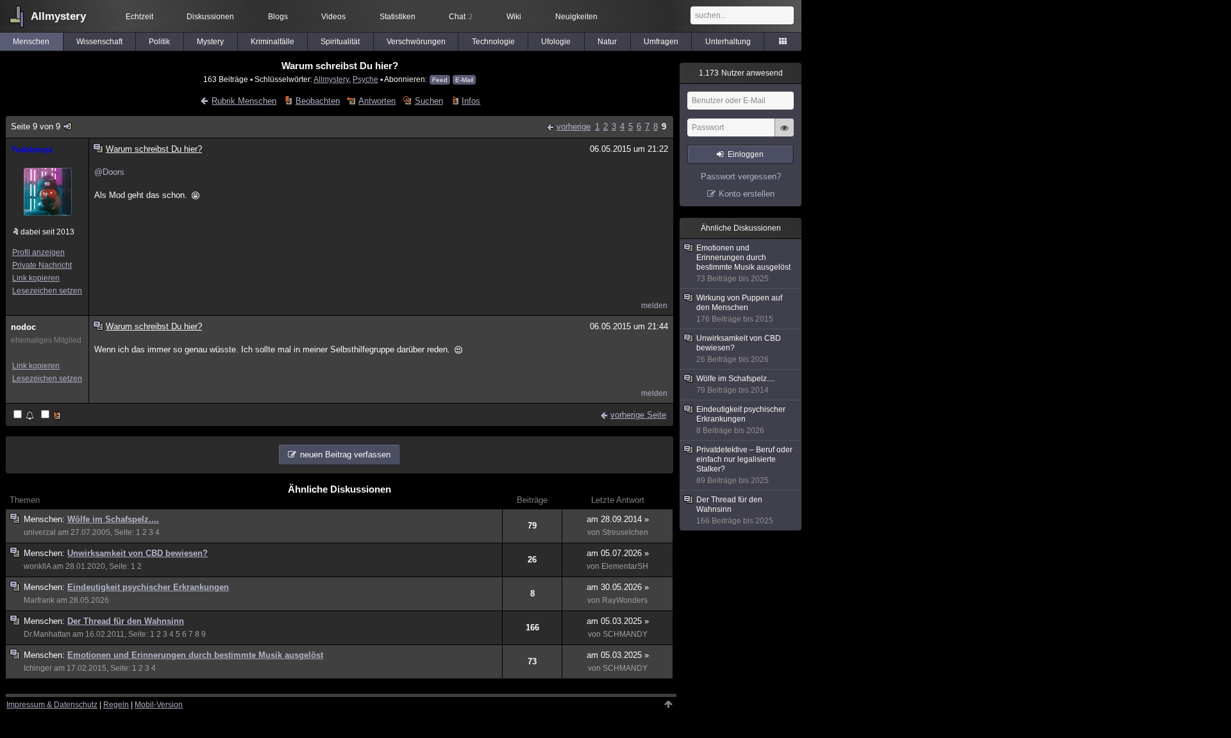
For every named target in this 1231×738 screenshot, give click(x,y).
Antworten (377, 101)
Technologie (493, 41)
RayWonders (625, 600)
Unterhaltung (728, 41)
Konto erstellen (747, 194)
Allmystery (58, 16)
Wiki (514, 16)
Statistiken (397, 16)
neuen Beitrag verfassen (345, 454)
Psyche (365, 79)
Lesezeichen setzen (47, 290)
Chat (461, 16)
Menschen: (45, 519)
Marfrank (39, 600)
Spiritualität (340, 41)
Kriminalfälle (272, 41)
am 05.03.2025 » (618, 621)
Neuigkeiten (576, 16)
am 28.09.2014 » (618, 519)
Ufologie (556, 41)
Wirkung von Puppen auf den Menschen (739, 308)
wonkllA (37, 566)
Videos (333, 16)
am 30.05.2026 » (618, 587)
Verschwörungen (416, 41)
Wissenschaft (99, 41)
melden (654, 305)
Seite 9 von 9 (35, 126)
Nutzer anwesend (741, 73)
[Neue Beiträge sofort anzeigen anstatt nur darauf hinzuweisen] (51, 415)
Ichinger (38, 668)
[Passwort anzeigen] (784, 135)
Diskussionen (210, 16)
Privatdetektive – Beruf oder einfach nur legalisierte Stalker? (744, 465)
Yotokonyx (32, 149)
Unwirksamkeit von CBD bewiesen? (137, 553)
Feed (440, 79)
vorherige (573, 126)
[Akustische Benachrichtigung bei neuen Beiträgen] (24, 415)
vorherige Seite (638, 415)
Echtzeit (139, 16)
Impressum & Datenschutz (51, 704)
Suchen (428, 101)
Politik (159, 41)
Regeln (116, 704)
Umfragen (661, 41)
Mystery (210, 41)
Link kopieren (36, 278)
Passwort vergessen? (741, 176)
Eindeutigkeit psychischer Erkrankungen (148, 587)
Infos (471, 101)
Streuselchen (625, 532)
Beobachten (317, 101)
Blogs (278, 16)
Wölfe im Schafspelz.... (113, 519)
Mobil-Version (159, 704)
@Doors (109, 172)
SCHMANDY (625, 634)
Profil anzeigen (38, 252)
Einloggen (746, 154)
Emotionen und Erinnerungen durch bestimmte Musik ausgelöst (195, 655)
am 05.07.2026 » (618, 553)
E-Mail (464, 79)
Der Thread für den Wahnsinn (125, 621)
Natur (607, 41)
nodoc (23, 327)
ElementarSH (624, 566)
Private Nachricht (42, 265)
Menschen (31, 41)
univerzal (40, 532)
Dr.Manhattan (47, 634)
